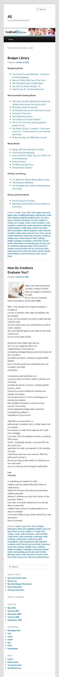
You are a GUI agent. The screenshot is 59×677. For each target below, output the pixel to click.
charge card (12, 222)
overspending (29, 243)
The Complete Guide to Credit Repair (27, 83)
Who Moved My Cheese (22, 116)
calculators (26, 220)
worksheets (13, 648)
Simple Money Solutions (22, 167)
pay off (39, 243)
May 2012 (12, 607)
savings (11, 248)
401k (34, 212)
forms (42, 233)
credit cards (21, 225)
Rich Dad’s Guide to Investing (24, 107)
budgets (31, 217)
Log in (10, 659)
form (37, 233)
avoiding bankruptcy (26, 215)
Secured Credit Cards (17, 578)
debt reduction (45, 230)
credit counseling (34, 225)
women (47, 251)
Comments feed (14, 665)
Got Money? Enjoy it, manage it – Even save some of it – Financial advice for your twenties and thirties (31, 131)
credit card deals (37, 222)
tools (10, 645)
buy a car (39, 217)
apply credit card (43, 212)
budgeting (23, 217)
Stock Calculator (15, 586)
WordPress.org (14, 668)
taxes (46, 248)
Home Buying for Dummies (23, 200)
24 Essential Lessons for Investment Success (31, 110)
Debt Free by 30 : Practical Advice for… (29, 89)
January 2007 (13, 610)
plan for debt (41, 552)
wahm (34, 251)
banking (15, 217)
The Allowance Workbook (22, 182)
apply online (12, 215)
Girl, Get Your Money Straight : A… (27, 86)
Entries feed (13, 662)
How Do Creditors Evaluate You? (20, 270)
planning (23, 246)
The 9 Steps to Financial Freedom (26, 119)
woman (41, 251)
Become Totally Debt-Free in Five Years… (29, 80)
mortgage (18, 240)
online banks (18, 243)
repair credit (32, 246)
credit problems (14, 228)
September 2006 (15, 620)
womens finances (28, 253)
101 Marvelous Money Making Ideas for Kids (30, 179)
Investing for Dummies (21, 113)
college (21, 222)
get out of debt (34, 544)
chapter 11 (43, 220)
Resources (12, 581)
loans (16, 238)
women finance (14, 253)
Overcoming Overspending (23, 152)
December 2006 (14, 614)
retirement (42, 246)
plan (44, 243)
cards (17, 526)
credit (17, 212)
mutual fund (37, 240)
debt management (30, 230)
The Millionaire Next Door (22, 164)
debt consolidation (15, 230)
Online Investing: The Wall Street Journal (29, 137)
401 (29, 212)
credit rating (26, 228)
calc (9, 633)
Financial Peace (19, 161)
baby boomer (41, 215)
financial (30, 233)
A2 (10, 16)
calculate (16, 220)
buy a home (12, 531)
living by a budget (24, 546)
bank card (22, 528)
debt (45, 228)
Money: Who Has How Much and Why (28, 149)
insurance (37, 235)
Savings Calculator (16, 589)
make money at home (28, 238)
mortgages (27, 240)
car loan (34, 220)
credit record (37, 228)
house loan (28, 235)
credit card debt (41, 534)
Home (10, 39)
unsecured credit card (22, 251)
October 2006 (13, 617)
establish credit (14, 233)
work (38, 253)
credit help (46, 225)
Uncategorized (14, 630)
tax (33, 248)
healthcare (18, 235)
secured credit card (23, 248)
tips (9, 642)
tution (10, 251)
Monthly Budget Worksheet (20, 584)
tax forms (39, 248)
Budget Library (18, 58)
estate (23, 233)
